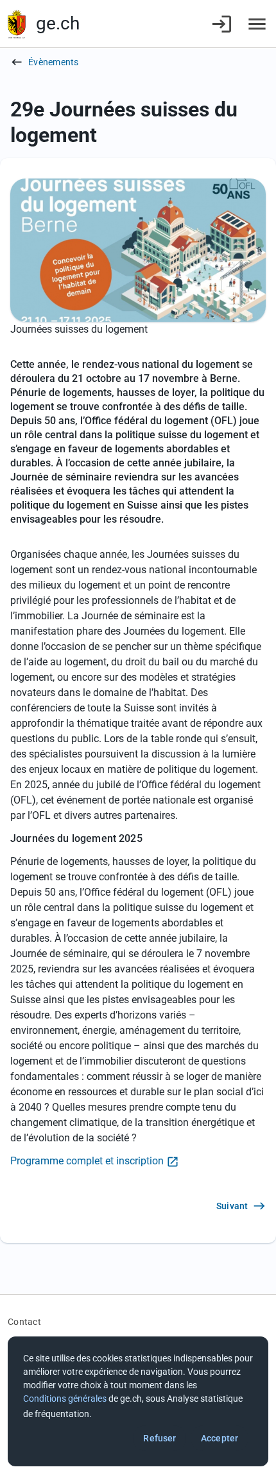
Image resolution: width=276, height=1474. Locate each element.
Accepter (219, 1438)
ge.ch (58, 23)
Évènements (53, 62)
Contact (24, 1322)
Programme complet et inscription (87, 1161)
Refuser (159, 1438)
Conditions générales (65, 1398)
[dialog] (138, 1401)
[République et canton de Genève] (17, 24)
